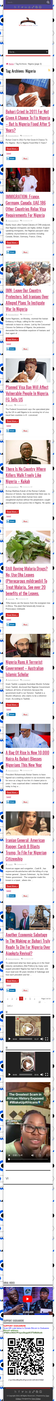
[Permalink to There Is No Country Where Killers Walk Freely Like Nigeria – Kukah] (28, 463)
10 (40, 1002)
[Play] (9, 1038)
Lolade (10, 405)
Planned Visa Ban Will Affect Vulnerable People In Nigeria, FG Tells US (27, 393)
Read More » (12, 149)
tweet (8, 153)
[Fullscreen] (46, 1038)
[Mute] (41, 1038)
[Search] (48, 2)
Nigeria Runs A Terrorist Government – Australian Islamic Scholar (24, 668)
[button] (28, 1029)
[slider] (25, 1039)
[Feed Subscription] (49, 70)
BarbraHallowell (13, 680)
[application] (28, 1029)
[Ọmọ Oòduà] (28, 24)
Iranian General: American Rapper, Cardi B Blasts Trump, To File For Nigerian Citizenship (26, 849)
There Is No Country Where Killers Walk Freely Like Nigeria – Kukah (26, 475)
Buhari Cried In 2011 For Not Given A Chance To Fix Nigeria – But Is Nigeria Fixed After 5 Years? (28, 120)
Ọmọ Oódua (36, 1399)
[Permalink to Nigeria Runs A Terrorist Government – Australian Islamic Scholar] (28, 656)
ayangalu (11, 599)
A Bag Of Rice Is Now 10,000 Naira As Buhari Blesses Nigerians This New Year (27, 758)
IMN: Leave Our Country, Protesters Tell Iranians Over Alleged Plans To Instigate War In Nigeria (27, 299)
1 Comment (26, 680)
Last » (10, 1005)
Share (12, 158)
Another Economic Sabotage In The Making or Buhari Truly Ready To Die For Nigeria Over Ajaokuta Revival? (28, 943)
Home (11, 64)
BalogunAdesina (13, 959)
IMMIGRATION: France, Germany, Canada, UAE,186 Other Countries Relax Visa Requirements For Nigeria (26, 205)
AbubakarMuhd (13, 136)
